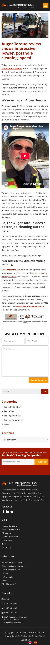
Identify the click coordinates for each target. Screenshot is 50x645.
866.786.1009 (10, 603)
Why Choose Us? (9, 584)
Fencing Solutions (9, 526)
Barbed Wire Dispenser (12, 562)
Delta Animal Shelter (12, 68)
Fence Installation (12, 407)
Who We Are (7, 533)
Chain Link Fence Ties (11, 529)
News (6, 424)
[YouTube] (12, 512)
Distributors (7, 540)
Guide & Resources (10, 536)
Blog (4, 544)
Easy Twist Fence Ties (11, 569)
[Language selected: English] (34, 642)
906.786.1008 (10, 608)
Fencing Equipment (13, 420)
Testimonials (7, 577)
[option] (36, 642)
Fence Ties (9, 411)
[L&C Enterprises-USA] (25, 5)
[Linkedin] (7, 512)
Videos (4, 580)
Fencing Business (12, 415)
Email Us (8, 599)
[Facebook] (3, 512)
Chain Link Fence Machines (13, 566)
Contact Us (6, 547)
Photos (5, 573)
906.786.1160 (10, 612)
